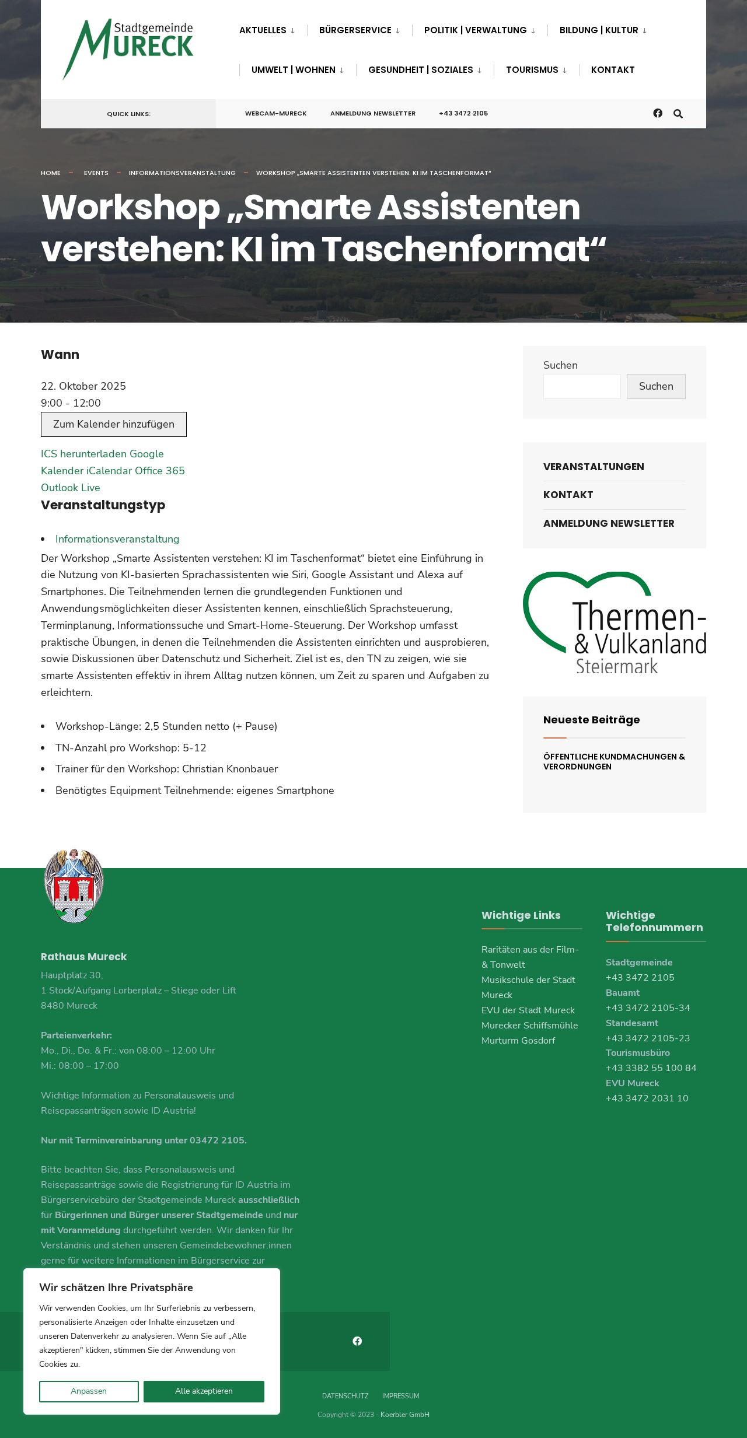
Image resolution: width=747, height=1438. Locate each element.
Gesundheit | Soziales (420, 70)
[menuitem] (273, 28)
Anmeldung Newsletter (373, 113)
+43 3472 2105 (463, 113)
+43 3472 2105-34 (648, 1008)
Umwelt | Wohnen (294, 70)
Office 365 (160, 471)
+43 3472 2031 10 (647, 1098)
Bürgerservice (355, 30)
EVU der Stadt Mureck (528, 1010)
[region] (151, 1341)
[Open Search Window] (678, 113)
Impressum (400, 1396)
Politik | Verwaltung (475, 30)
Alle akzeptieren (204, 1391)
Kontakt (613, 70)
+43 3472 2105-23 (648, 1038)
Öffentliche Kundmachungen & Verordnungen (614, 761)
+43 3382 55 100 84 (651, 1068)
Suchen (560, 365)
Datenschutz (345, 1396)
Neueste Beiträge (591, 719)
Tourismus (532, 70)
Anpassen (89, 1391)
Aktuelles (263, 30)
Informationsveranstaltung (182, 172)
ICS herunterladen (84, 454)
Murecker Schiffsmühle (529, 1025)
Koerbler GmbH (405, 1414)
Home (51, 172)
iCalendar (109, 471)
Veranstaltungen (593, 467)
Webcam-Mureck (276, 113)
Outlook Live (70, 488)
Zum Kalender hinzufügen (113, 424)
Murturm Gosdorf (518, 1040)
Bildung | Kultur (599, 30)
